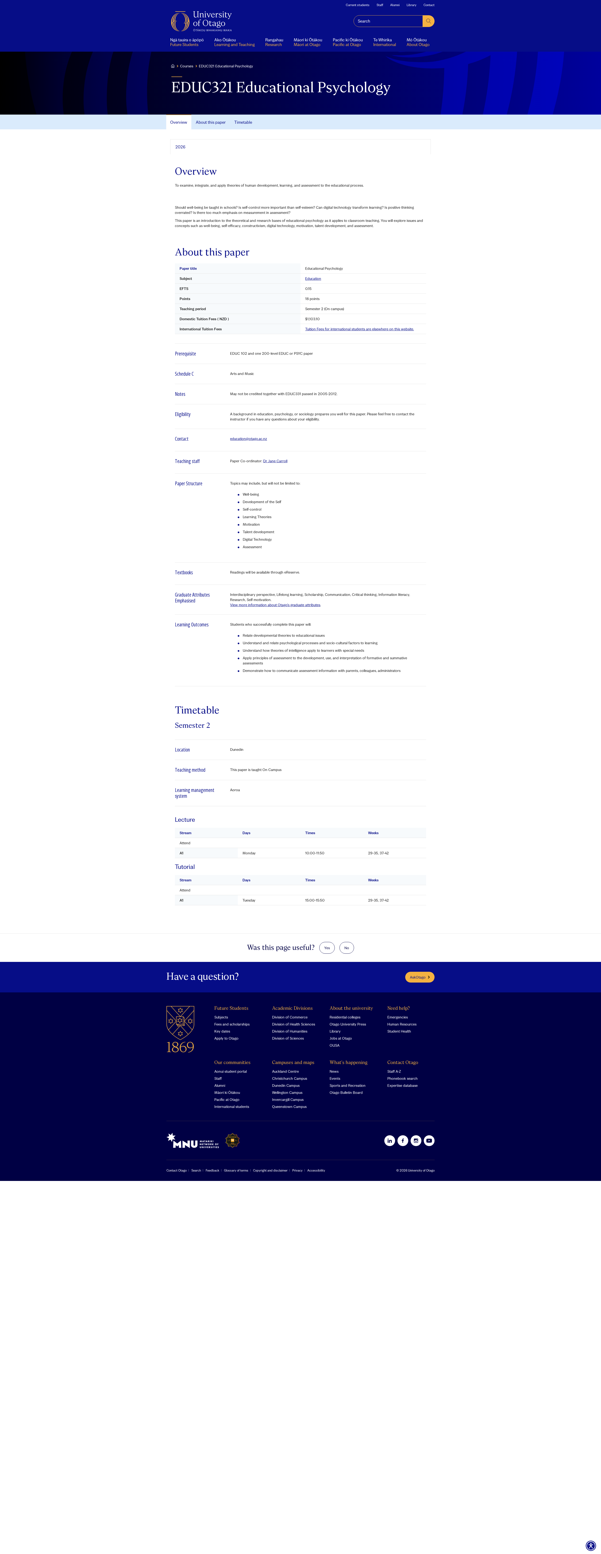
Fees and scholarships (232, 1024)
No (346, 948)
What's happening (348, 1062)
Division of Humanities (289, 1031)
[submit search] (429, 21)
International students (231, 1106)
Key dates (222, 1031)
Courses (186, 66)
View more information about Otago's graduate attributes (275, 605)
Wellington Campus (287, 1092)
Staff (380, 5)
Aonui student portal (230, 1071)
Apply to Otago (226, 1038)
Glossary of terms (236, 1170)
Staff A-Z (394, 1071)
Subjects (221, 1017)
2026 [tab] (180, 147)
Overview (178, 122)
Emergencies (397, 1017)
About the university (351, 1008)
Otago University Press (348, 1024)
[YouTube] (429, 1140)
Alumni (395, 5)
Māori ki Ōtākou (227, 1092)
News (334, 1071)
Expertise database (402, 1085)
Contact (429, 5)
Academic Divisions (292, 1008)
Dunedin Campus (286, 1085)
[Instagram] (416, 1140)
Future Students (231, 1008)
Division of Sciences (288, 1038)
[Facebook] (402, 1140)
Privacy (297, 1170)
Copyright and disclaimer (270, 1170)
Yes (327, 948)
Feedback (212, 1170)
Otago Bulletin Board (346, 1092)
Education (313, 278)
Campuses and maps (293, 1062)
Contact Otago (402, 1062)
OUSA (334, 1045)
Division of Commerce (290, 1017)
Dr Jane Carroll (275, 461)
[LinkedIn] (389, 1140)
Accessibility (316, 1170)
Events (335, 1078)
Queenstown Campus (289, 1106)
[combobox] (388, 21)
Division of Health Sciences (293, 1024)
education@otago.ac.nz (248, 438)
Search (196, 1170)
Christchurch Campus (289, 1078)
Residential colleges (345, 1017)
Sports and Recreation (348, 1085)
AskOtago (418, 977)
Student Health (399, 1031)
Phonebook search (402, 1078)
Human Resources (401, 1024)
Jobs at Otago (341, 1038)
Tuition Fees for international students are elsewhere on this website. (359, 329)
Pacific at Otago (226, 1099)
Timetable (243, 122)
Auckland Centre (285, 1071)
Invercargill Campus (288, 1099)
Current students (358, 5)
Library (411, 5)
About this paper (211, 122)
